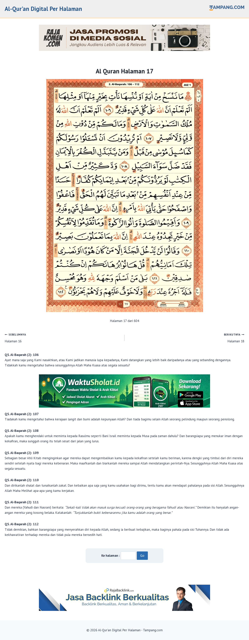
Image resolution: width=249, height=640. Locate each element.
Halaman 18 (234, 338)
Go (142, 555)
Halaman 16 (15, 338)
